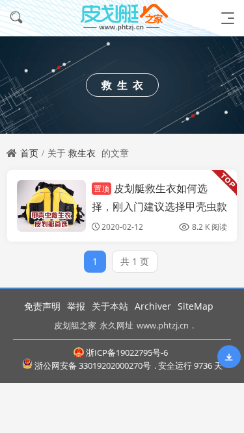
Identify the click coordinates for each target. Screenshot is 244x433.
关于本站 (110, 306)
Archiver (153, 306)
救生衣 (82, 153)
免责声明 (42, 306)
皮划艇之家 (75, 325)
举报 (76, 306)
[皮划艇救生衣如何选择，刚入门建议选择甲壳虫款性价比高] (51, 206)
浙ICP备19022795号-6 (127, 352)
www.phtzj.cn (163, 325)
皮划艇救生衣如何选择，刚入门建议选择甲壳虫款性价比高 (159, 205)
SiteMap (195, 306)
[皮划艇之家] (122, 18)
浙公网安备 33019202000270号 (92, 365)
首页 (29, 153)
